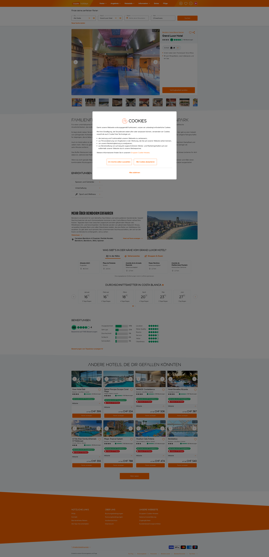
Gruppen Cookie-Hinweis (140, 153)
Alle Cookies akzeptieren (145, 162)
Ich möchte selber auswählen (119, 162)
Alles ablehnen (134, 173)
